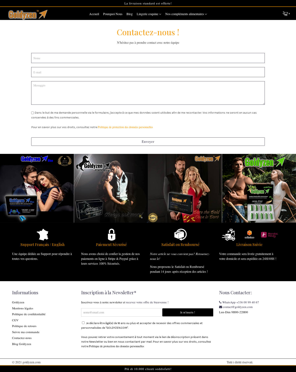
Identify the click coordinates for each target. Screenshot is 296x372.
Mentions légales (22, 308)
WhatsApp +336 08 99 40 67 (240, 302)
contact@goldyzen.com (237, 307)
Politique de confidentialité (29, 314)
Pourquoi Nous (112, 14)
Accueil (94, 14)
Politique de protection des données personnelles (125, 127)
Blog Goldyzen (21, 344)
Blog (129, 14)
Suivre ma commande (25, 332)
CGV (15, 320)
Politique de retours (24, 326)
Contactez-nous (22, 338)
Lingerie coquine (148, 14)
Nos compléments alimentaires (185, 14)
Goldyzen (18, 302)
